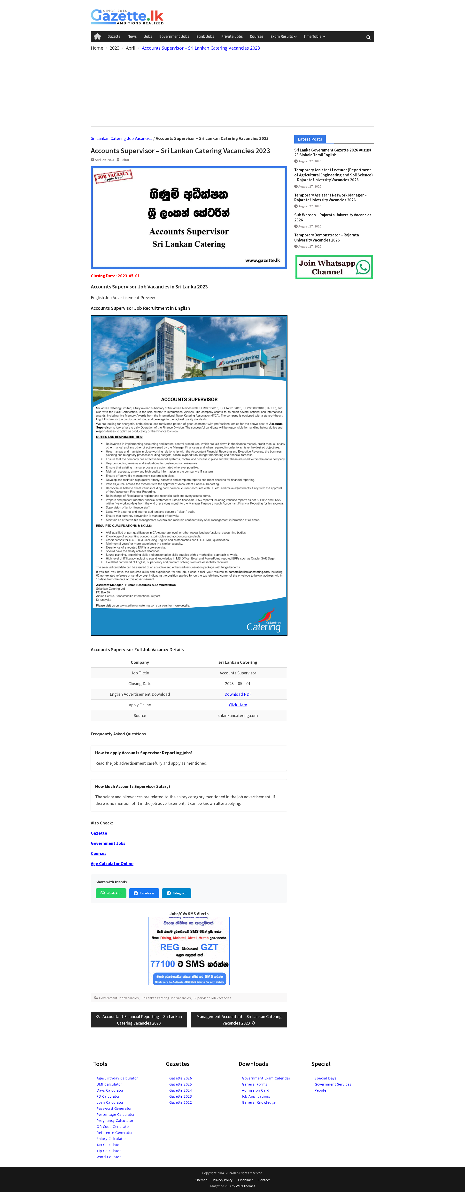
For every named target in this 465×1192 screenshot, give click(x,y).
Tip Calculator (109, 1150)
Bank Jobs (205, 36)
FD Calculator (108, 1096)
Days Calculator (110, 1090)
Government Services (333, 1084)
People (320, 1090)
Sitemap (201, 1180)
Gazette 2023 (180, 1096)
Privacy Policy (222, 1180)
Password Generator (114, 1108)
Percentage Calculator (116, 1114)
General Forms (254, 1084)
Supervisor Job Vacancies (212, 998)
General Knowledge (259, 1102)
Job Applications (256, 1096)
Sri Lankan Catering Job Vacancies (121, 138)
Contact (264, 1180)
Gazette (114, 36)
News (132, 36)
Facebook (147, 893)
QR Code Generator (113, 1126)
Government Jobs (174, 36)
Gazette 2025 (180, 1084)
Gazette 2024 (180, 1090)
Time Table (312, 36)
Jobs (148, 36)
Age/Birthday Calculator (117, 1078)
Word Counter (109, 1156)
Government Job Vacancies (119, 998)
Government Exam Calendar (266, 1078)
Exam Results (282, 36)
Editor (125, 160)
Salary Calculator (111, 1138)
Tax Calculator (109, 1144)
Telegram (179, 893)
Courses (256, 36)
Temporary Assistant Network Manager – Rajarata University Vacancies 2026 (330, 197)
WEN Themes (245, 1186)
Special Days (325, 1078)
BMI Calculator (109, 1084)
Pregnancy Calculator (115, 1120)
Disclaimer (245, 1180)
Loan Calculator (110, 1102)
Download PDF (238, 694)
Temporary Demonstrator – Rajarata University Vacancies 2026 (326, 237)
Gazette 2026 (180, 1078)
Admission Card (255, 1090)
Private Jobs (232, 36)
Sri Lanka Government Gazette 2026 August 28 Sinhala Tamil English (333, 152)
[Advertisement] (232, 87)
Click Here (238, 705)
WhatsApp (114, 893)
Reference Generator (115, 1132)
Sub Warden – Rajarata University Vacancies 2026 (333, 217)
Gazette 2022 (180, 1102)
